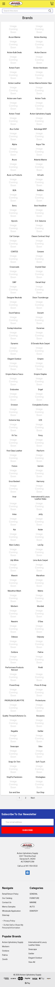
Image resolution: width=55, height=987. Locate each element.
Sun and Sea (14, 792)
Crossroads (14, 267)
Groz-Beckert (14, 481)
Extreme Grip (14, 420)
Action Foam (14, 68)
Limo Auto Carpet (40, 560)
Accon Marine (14, 37)
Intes (14, 514)
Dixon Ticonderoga (40, 297)
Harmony (40, 481)
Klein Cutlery (14, 545)
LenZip (40, 545)
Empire (41, 359)
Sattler (40, 731)
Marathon (40, 575)
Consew (40, 252)
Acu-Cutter (14, 129)
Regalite (14, 731)
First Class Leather (14, 451)
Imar (14, 497)
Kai (14, 530)
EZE (40, 420)
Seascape (14, 746)
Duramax (40, 328)
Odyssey (40, 637)
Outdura (14, 652)
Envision (14, 405)
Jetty (40, 514)
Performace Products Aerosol (14, 668)
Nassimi (14, 621)
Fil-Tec (14, 435)
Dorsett (40, 313)
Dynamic (14, 343)
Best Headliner (40, 206)
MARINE (33, 902)
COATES (14, 252)
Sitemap (5, 915)
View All (31, 962)
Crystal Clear (40, 267)
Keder (40, 530)
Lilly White (14, 560)
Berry (14, 206)
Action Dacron (40, 52)
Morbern (14, 606)
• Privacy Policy (8, 921)
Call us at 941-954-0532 (27, 866)
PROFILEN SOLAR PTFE (14, 700)
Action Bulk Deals (14, 52)
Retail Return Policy (10, 894)
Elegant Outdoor (14, 359)
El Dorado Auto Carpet (40, 343)
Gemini (40, 466)
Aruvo (14, 160)
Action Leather (14, 83)
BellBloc (40, 190)
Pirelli (40, 667)
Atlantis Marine (40, 160)
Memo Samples (8, 907)
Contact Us (6, 902)
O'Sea (40, 621)
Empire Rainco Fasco (14, 374)
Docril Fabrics (14, 313)
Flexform (40, 451)
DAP (14, 282)
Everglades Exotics (40, 405)
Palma (40, 652)
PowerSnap (14, 685)
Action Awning (40, 37)
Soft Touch (40, 762)
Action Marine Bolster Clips (40, 83)
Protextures (41, 700)
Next (33, 798)
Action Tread (14, 114)
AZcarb (40, 175)
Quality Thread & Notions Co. (14, 716)
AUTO (32, 907)
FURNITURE (34, 898)
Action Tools (40, 98)
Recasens (40, 716)
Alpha (14, 144)
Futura (14, 466)
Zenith (5, 959)
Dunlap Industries (14, 328)
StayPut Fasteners (14, 777)
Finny (40, 435)
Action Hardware (40, 68)
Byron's (14, 221)
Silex (40, 746)
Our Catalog (7, 898)
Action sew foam (14, 98)
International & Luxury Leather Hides (40, 498)
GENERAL (34, 894)
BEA (14, 190)
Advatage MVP (40, 129)
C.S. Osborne (40, 221)
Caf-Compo (14, 236)
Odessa (14, 637)
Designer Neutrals (14, 297)
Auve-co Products (14, 175)
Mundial (40, 606)
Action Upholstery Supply (40, 114)
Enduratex (14, 389)
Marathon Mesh (14, 591)
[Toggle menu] (3, 3)
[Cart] (52, 3)
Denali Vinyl (40, 282)
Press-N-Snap (40, 685)
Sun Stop (40, 792)
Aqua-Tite (40, 144)
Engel (40, 389)
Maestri (14, 575)
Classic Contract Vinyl (41, 236)
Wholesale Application (11, 911)
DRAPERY (34, 911)
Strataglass (40, 777)
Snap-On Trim (14, 762)
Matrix (40, 591)
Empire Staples (40, 374)
